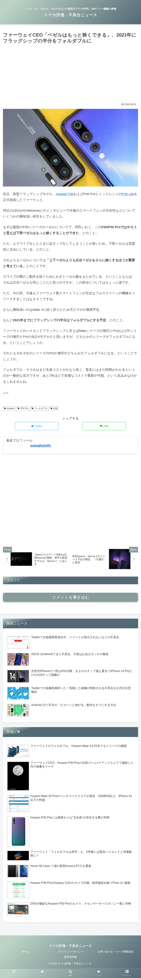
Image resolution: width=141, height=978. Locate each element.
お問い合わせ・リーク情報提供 (115, 951)
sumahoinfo (40, 445)
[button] (130, 562)
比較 (55, 408)
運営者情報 (70, 956)
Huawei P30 (65, 194)
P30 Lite (128, 194)
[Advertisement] (70, 72)
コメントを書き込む (70, 597)
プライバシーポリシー (70, 951)
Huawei (11, 408)
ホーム (25, 951)
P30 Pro (24, 408)
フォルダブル (40, 408)
